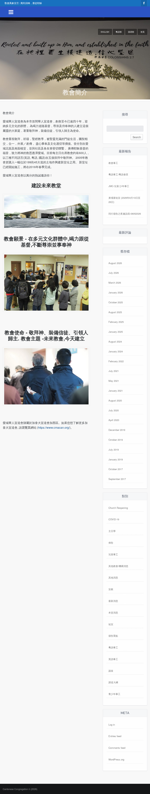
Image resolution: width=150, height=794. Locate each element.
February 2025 (116, 322)
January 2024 (115, 351)
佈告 (110, 542)
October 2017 (115, 469)
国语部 (131, 32)
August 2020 (115, 400)
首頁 (142, 32)
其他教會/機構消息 (118, 566)
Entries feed (114, 736)
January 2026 (115, 292)
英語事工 (113, 659)
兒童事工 (113, 554)
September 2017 (117, 479)
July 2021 (113, 371)
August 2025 (115, 312)
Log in (111, 724)
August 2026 (115, 263)
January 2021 (115, 390)
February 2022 (116, 361)
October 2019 (115, 439)
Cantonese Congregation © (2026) (20, 789)
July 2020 (113, 410)
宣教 (110, 589)
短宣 (110, 624)
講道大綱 (113, 682)
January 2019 (115, 459)
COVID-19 (113, 519)
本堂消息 (113, 612)
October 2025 (115, 302)
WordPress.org (116, 759)
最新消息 (113, 601)
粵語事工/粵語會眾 (118, 174)
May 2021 (113, 380)
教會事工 (113, 163)
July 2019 (113, 449)
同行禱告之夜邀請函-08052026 (124, 213)
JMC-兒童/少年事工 (118, 186)
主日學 (112, 531)
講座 (110, 670)
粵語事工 (113, 647)
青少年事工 (114, 694)
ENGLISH (105, 32)
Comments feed (116, 747)
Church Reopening (118, 508)
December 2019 (116, 430)
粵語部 (119, 32)
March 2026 (114, 282)
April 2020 (113, 420)
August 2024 (115, 341)
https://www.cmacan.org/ (54, 427)
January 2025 (115, 331)
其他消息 (113, 577)
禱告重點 (113, 635)
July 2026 (113, 272)
